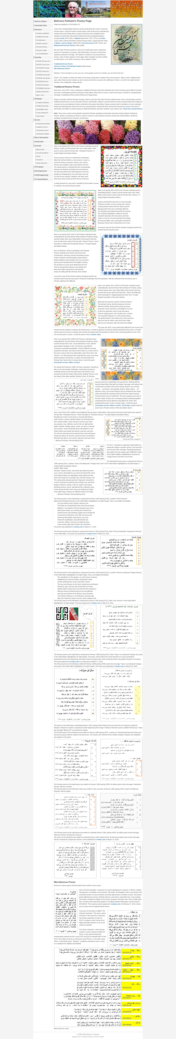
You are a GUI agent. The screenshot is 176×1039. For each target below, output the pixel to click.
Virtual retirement (41, 163)
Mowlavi (78, 38)
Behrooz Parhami (93, 1034)
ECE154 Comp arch (42, 71)
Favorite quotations (42, 153)
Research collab (41, 50)
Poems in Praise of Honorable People (67, 66)
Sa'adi (62, 38)
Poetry (38, 156)
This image (126, 405)
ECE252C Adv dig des (43, 78)
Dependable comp (42, 109)
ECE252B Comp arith (43, 75)
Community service (42, 130)
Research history (41, 47)
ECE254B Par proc (42, 81)
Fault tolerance (41, 40)
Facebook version (61, 362)
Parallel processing (42, 36)
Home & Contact (40, 21)
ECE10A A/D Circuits (42, 68)
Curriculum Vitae (40, 25)
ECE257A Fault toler (42, 85)
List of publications (42, 53)
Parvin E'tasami (88, 43)
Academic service (42, 127)
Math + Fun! (40, 95)
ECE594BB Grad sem (43, 88)
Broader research (41, 43)
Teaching (37, 57)
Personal (37, 146)
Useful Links (39, 142)
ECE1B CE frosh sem (43, 61)
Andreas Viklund (99, 1036)
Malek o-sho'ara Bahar (64, 43)
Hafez (103, 38)
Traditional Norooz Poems (63, 64)
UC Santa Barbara (41, 179)
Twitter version (73, 362)
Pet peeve (39, 159)
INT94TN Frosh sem (42, 64)
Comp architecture (42, 112)
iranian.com (78, 527)
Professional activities (43, 123)
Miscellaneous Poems (62, 68)
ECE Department (40, 171)
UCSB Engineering (41, 175)
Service (37, 120)
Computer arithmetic (42, 33)
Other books (40, 116)
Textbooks (38, 99)
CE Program (38, 167)
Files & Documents (41, 137)
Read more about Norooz (133, 109)
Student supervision (42, 91)
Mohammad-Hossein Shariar (64, 45)
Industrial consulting (42, 134)
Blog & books (40, 149)
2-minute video (95, 334)
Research (38, 29)
